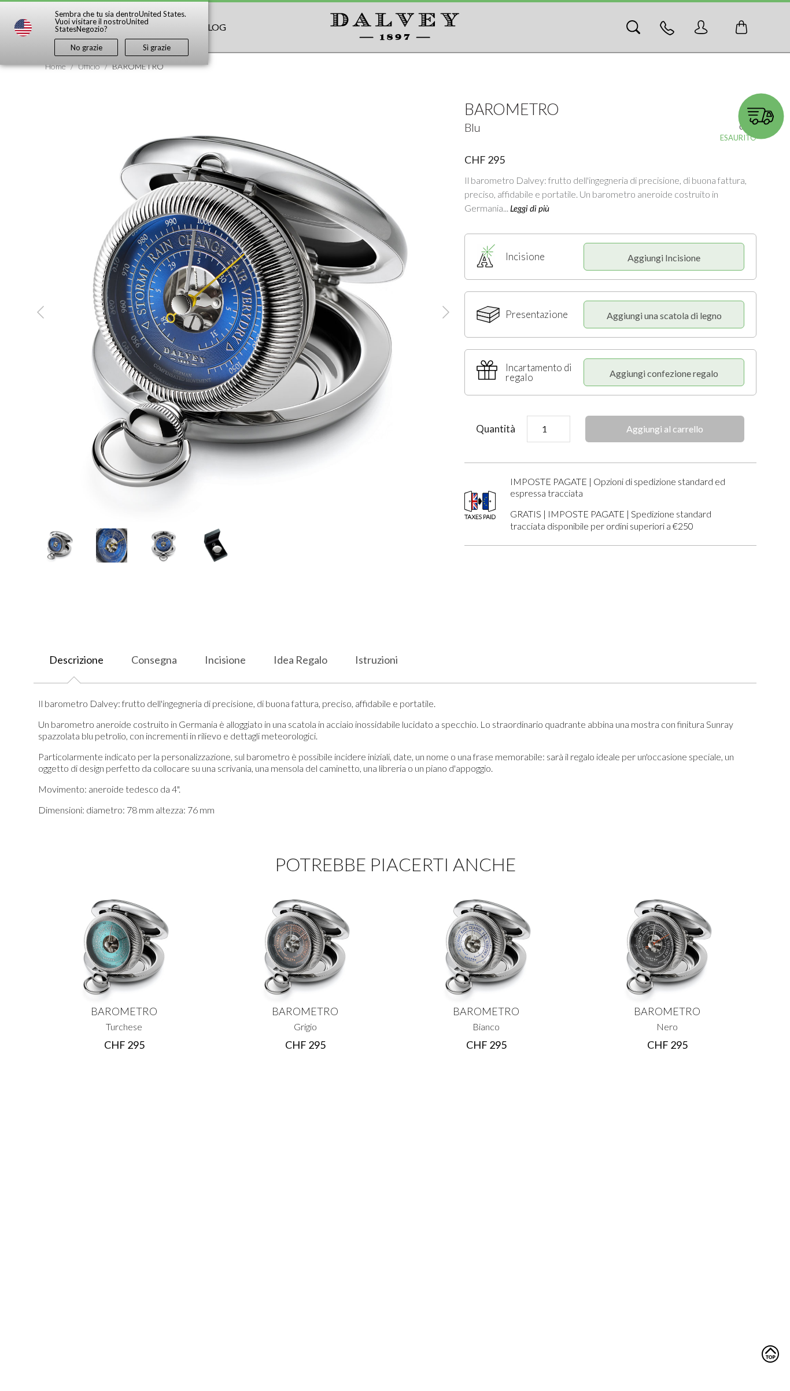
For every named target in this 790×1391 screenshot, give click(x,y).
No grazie (86, 47)
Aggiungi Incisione (663, 257)
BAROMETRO (124, 1011)
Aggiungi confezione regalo (664, 373)
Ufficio (89, 66)
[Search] (633, 27)
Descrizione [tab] (76, 659)
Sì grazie (157, 47)
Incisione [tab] (225, 659)
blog (213, 26)
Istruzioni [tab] (376, 659)
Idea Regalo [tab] (300, 659)
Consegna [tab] (154, 659)
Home (55, 66)
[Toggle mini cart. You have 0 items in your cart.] (741, 27)
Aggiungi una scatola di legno (664, 315)
